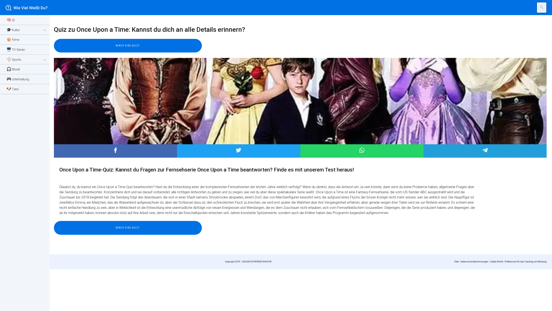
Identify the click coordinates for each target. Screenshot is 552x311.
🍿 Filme (12, 39)
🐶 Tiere (12, 89)
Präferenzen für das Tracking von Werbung (526, 261)
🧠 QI (10, 19)
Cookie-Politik (496, 261)
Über (456, 261)
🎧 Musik (13, 69)
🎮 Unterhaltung (17, 79)
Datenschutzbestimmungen (474, 261)
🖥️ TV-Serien (15, 49)
